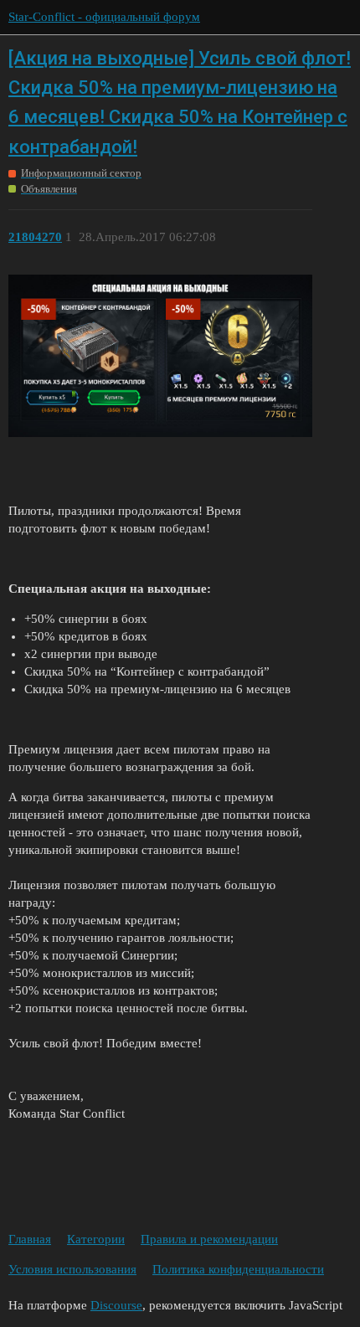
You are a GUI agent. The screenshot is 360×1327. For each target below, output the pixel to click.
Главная (29, 1239)
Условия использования (72, 1269)
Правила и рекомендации (209, 1239)
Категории (96, 1239)
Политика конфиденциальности (238, 1269)
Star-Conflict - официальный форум (104, 16)
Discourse (116, 1305)
